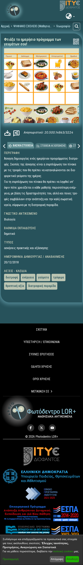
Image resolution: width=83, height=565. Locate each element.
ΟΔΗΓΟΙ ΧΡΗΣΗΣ (41, 366)
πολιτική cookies (63, 551)
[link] (8, 133)
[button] (14, 10)
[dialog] (41, 550)
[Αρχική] (41, 411)
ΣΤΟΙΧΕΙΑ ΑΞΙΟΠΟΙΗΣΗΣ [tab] (53, 145)
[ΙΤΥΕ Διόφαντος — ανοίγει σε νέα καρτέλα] (70, 6)
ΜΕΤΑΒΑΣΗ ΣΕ (40, 391)
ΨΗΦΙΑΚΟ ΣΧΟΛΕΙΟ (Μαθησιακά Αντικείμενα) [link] (33, 26)
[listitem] (30, 427)
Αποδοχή (72, 559)
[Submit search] (76, 26)
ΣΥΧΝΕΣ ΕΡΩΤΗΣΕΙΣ (41, 354)
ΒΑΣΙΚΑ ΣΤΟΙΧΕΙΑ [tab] (23, 145)
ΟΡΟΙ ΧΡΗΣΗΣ (41, 379)
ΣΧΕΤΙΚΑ (41, 329)
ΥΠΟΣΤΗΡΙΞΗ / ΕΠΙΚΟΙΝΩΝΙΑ (42, 342)
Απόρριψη (57, 559)
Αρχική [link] (5, 26)
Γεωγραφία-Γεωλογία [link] (69, 26)
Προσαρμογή (11, 559)
